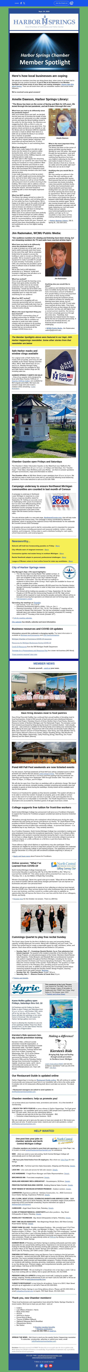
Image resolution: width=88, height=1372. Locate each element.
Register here (18, 899)
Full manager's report (24, 599)
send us (47, 668)
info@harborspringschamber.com (44, 1341)
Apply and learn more (21, 856)
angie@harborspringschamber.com (38, 1150)
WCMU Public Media (54, 328)
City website (17, 622)
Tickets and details (20, 978)
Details (72, 1166)
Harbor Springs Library (59, 220)
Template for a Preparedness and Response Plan (30, 650)
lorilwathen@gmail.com (24, 1291)
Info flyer (53, 1068)
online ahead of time (46, 774)
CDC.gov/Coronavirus (51, 635)
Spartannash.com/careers (21, 1204)
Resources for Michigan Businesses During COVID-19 (31, 643)
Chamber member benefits (44, 1327)
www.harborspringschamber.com (44, 1357)
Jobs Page (64, 1160)
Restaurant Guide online (46, 1080)
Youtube (37, 603)
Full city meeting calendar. (22, 618)
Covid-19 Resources (19, 647)
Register (45, 970)
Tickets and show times (56, 994)
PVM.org (53, 1237)
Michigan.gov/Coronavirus (30, 635)
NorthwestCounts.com (53, 517)
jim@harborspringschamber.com (24, 1092)
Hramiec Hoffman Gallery (21, 381)
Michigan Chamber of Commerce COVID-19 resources (32, 639)
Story (58, 546)
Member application (44, 1329)
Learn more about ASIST (54, 1064)
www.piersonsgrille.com (36, 1279)
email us (52, 1331)
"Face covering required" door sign (24, 654)
